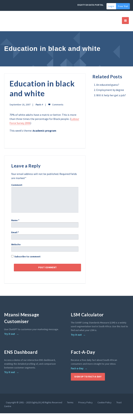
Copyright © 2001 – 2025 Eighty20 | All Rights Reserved (34, 402)
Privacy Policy (85, 402)
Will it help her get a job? (111, 95)
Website (16, 244)
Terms (70, 402)
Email (15, 232)
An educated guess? (107, 84)
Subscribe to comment (27, 256)
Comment (16, 184)
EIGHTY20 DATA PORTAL (90, 4)
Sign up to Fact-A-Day (87, 376)
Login (111, 6)
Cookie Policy (104, 402)
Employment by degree (110, 90)
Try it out (9, 333)
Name (15, 220)
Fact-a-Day (77, 368)
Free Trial (123, 6)
